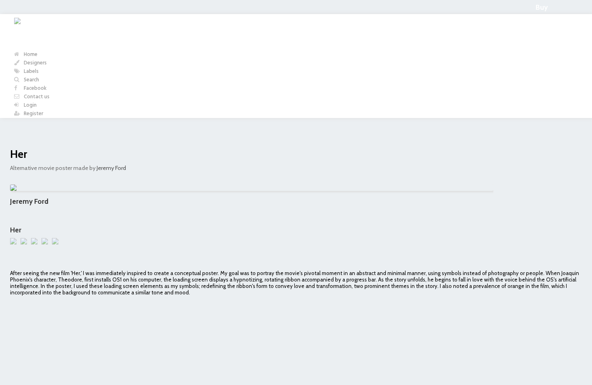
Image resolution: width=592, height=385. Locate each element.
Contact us (36, 97)
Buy (542, 7)
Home (30, 54)
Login (30, 105)
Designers (35, 63)
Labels (31, 71)
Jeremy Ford (111, 168)
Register (33, 114)
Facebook (35, 88)
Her (18, 154)
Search (31, 80)
